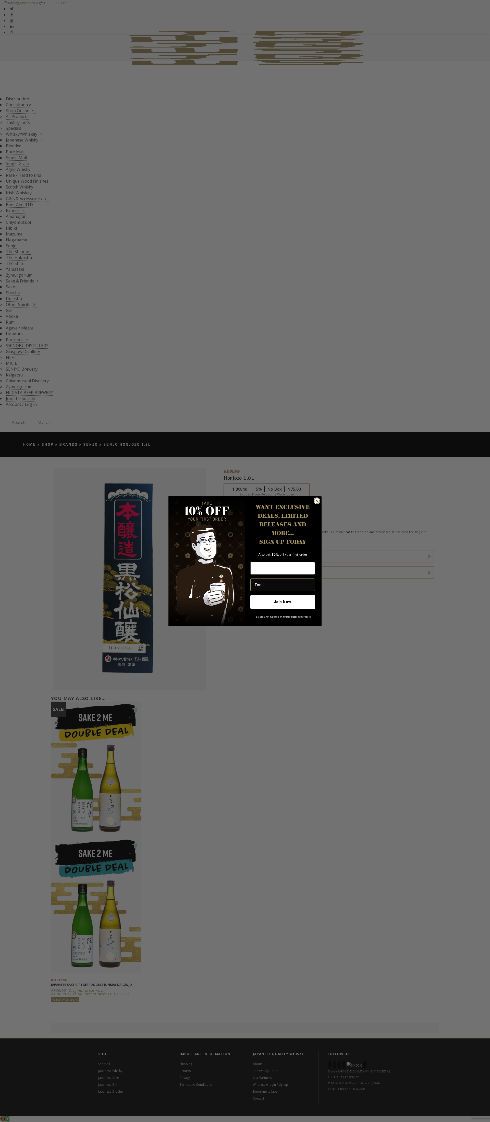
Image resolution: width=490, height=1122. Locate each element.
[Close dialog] (317, 500)
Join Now (282, 601)
